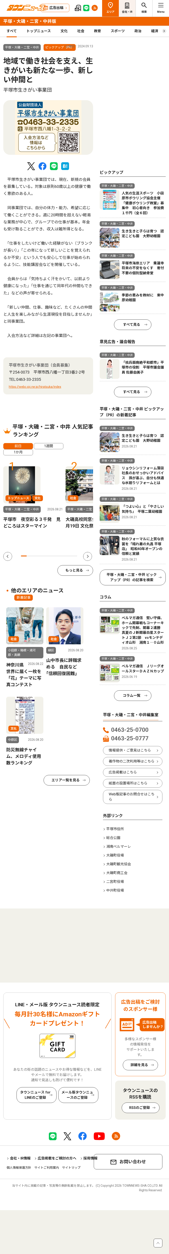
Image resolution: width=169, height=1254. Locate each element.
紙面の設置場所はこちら (128, 783)
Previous (7, 556)
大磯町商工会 (116, 873)
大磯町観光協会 (118, 864)
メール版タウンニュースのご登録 (77, 1095)
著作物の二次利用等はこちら (131, 761)
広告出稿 (56, 8)
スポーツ (118, 31)
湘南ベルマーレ (118, 846)
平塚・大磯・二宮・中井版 (29, 21)
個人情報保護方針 (19, 1167)
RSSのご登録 (139, 1108)
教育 (97, 31)
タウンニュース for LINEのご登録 (35, 1095)
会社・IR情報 (20, 1158)
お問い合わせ (132, 1161)
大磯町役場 (115, 855)
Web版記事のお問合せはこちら (131, 797)
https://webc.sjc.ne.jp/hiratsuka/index (35, 386)
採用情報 (90, 1158)
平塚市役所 (115, 829)
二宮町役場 (115, 882)
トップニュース (38, 31)
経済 (154, 31)
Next (87, 556)
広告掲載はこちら (123, 772)
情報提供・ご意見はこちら (130, 750)
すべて (12, 31)
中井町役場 (115, 890)
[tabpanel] (48, 127)
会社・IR (127, 11)
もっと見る (74, 570)
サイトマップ (71, 1167)
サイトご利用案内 (46, 1167)
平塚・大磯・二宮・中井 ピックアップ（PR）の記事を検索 (132, 577)
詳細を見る (139, 1065)
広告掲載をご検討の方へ (57, 1158)
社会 (80, 31)
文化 (64, 31)
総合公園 (113, 838)
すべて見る (131, 324)
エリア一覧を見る (65, 780)
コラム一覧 (131, 695)
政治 (137, 31)
